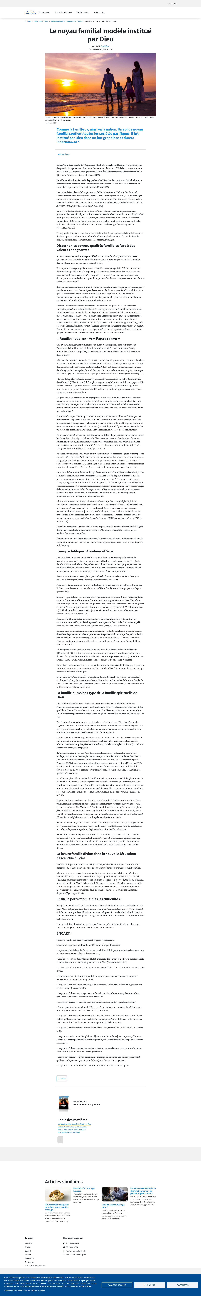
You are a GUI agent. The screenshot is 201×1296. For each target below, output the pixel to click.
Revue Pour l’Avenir (63, 12)
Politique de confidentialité (13, 1290)
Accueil (28, 21)
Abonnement (44, 12)
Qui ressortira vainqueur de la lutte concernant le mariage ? (57, 1207)
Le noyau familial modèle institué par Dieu (74, 1124)
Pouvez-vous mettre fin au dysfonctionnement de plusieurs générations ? (143, 1190)
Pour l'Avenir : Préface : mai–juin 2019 (72, 1129)
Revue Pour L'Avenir (41, 21)
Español (28, 1251)
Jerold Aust (105, 46)
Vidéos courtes (83, 12)
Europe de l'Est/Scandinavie (35, 1266)
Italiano (28, 1254)
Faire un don (99, 12)
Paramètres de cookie (117, 1285)
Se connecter (171, 4)
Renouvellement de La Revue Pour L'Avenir (67, 21)
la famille (61, 1078)
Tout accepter (183, 1285)
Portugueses (29, 1262)
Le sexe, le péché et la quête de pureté (72, 1127)
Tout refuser (150, 1285)
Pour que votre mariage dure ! (69, 1132)
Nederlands (29, 1258)
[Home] (30, 12)
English (27, 1247)
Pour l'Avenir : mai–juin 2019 (87, 1104)
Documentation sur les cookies (34, 1290)
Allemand (28, 1243)
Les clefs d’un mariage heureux (84, 1189)
